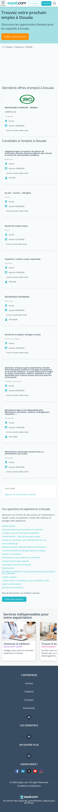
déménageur (48, 646)
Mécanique (9, 458)
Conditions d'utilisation (29, 786)
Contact (29, 683)
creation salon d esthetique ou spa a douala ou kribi (25, 580)
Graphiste (8, 263)
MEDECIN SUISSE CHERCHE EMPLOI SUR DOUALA (24, 547)
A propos (29, 699)
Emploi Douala (8, 526)
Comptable (9, 116)
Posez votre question (14, 599)
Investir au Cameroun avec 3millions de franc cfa (24, 540)
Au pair (7, 197)
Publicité (29, 691)
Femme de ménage (12, 339)
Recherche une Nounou (12, 587)
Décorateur (9, 301)
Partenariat (29, 708)
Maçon (7, 230)
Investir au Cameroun (12, 554)
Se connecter (34, 3)
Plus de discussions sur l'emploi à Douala (20, 593)
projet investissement (12, 584)
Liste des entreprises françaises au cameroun (22, 530)
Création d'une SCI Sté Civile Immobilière (20, 533)
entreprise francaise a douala (15, 561)
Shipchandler (8, 568)
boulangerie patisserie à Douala (16, 565)
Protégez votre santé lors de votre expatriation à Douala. (18, 651)
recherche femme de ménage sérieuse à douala (23, 551)
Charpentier (9, 418)
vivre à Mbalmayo (10, 544)
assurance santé (12, 646)
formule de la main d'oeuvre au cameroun (21, 558)
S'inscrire (46, 3)
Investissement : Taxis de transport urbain (21, 537)
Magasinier (9, 159)
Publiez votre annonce (15, 36)
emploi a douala (9, 577)
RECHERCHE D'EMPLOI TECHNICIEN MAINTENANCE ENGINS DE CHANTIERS (28, 572)
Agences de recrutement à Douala (20, 494)
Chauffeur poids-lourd (13, 381)
